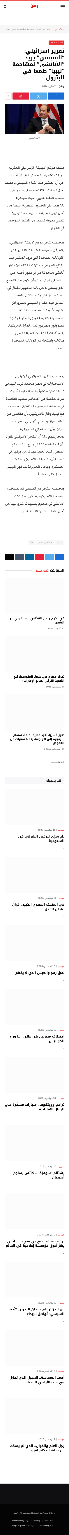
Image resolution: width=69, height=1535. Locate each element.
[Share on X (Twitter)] (38, 96)
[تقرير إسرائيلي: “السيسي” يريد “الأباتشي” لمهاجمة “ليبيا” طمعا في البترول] (34, 119)
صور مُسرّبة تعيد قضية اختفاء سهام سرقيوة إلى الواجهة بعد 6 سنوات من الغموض (37, 739)
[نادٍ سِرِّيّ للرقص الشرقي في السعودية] (34, 806)
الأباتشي (60, 542)
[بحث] (6, 6)
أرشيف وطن (46, 29)
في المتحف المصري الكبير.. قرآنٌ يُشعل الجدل (38, 906)
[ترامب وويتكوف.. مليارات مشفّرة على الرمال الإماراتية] (34, 1075)
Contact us (49, 1520)
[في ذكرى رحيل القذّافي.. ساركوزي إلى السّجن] (34, 595)
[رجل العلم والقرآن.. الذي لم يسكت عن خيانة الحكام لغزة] (34, 1416)
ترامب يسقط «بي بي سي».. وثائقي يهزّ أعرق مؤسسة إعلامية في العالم (35, 1243)
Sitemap (36, 1520)
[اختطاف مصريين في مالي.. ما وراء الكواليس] (34, 1007)
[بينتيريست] (21, 96)
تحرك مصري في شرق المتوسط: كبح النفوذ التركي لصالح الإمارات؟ (38, 679)
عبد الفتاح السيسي (45, 542)
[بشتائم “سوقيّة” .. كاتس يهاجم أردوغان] (34, 1143)
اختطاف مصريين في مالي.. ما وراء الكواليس (37, 1038)
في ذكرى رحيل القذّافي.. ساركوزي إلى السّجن (36, 620)
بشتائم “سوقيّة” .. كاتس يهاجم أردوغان (38, 1175)
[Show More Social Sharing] (8, 96)
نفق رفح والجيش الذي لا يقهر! (39, 973)
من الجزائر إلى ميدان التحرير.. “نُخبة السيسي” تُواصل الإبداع (36, 1311)
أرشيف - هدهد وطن (33, 29)
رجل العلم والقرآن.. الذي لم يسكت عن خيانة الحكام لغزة (37, 1448)
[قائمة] (63, 6)
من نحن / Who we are (20, 1520)
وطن (61, 86)
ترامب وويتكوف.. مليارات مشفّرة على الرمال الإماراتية (34, 1107)
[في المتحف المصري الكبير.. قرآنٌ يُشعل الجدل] (34, 875)
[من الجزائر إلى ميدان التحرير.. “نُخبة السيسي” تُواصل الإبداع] (34, 1279)
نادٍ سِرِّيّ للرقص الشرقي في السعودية (41, 838)
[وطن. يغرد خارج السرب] (34, 7)
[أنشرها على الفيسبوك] (56, 96)
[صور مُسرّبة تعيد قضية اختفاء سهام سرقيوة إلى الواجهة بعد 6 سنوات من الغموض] (34, 712)
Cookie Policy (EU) (45, 1525)
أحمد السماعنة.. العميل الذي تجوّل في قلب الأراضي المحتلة (37, 1379)
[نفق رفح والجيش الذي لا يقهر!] (34, 943)
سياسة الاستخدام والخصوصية (23, 1525)
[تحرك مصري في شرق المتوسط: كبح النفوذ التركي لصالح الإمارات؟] (34, 654)
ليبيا (31, 542)
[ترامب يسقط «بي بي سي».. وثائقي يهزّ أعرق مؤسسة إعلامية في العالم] (34, 1211)
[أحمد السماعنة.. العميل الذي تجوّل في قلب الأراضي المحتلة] (34, 1348)
